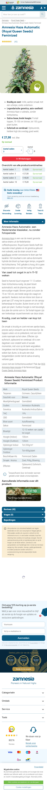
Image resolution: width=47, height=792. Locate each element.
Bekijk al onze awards (23, 669)
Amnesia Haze (8, 238)
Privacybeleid (34, 643)
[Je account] (41, 8)
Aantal (30, 147)
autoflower (6, 254)
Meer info (10, 198)
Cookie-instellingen (23, 787)
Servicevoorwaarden (11, 645)
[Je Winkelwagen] (45, 8)
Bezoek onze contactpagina (31, 744)
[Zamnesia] (22, 8)
